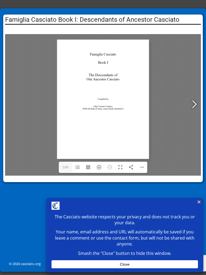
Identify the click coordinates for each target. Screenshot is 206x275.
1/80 (65, 167)
